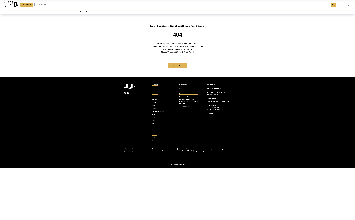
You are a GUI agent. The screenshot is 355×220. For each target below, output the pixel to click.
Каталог (13, 11)
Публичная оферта (185, 96)
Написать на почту (212, 94)
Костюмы (154, 91)
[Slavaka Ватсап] (125, 93)
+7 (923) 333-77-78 (214, 88)
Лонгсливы (155, 102)
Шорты (154, 108)
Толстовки (21, 11)
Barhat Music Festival (97, 11)
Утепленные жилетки (70, 11)
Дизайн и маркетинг (185, 106)
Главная (6, 11)
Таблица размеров (185, 91)
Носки (153, 120)
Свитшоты (29, 11)
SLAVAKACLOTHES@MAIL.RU (216, 92)
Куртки (81, 11)
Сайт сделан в (178, 164)
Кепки (53, 11)
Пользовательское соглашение (188, 94)
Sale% (107, 11)
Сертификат (114, 11)
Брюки (153, 105)
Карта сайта (210, 113)
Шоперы (154, 132)
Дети (87, 11)
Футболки (45, 11)
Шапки (59, 11)
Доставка (123, 11)
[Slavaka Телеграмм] (128, 93)
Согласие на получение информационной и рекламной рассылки (188, 101)
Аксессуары (155, 129)
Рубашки (37, 11)
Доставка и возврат (185, 88)
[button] (341, 4)
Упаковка (154, 135)
